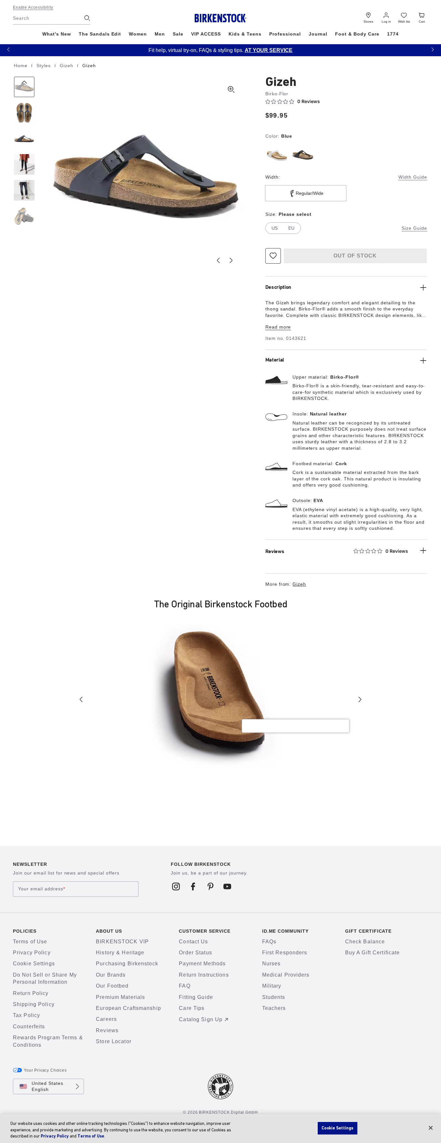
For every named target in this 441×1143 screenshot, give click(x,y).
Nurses (271, 963)
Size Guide (414, 228)
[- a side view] (24, 138)
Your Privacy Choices (45, 1070)
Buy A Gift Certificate (372, 952)
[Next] (24, 216)
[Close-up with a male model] (24, 190)
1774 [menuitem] (393, 34)
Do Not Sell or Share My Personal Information (45, 978)
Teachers (274, 1008)
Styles (44, 65)
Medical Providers (286, 975)
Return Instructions (204, 975)
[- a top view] (24, 112)
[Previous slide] (218, 260)
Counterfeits (29, 1026)
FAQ (184, 986)
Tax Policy (26, 1015)
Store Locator (113, 1041)
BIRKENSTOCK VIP (122, 941)
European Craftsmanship (128, 1008)
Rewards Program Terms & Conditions (48, 1041)
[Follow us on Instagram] (176, 886)
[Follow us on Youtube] (227, 886)
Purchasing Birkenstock (127, 963)
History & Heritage (120, 952)
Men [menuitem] (160, 34)
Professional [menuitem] (285, 34)
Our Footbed (112, 986)
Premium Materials (120, 997)
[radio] (277, 154)
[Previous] (24, 87)
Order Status (195, 952)
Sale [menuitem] (178, 34)
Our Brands (111, 975)
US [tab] (275, 228)
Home (21, 65)
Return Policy (31, 993)
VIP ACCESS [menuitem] (206, 34)
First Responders (284, 952)
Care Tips (191, 1008)
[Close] (431, 1128)
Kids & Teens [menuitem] (245, 34)
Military (272, 986)
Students (273, 997)
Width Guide (412, 177)
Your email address (41, 888)
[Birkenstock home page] (221, 18)
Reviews (107, 1030)
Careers (106, 1019)
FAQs (269, 941)
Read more (278, 327)
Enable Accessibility (33, 7)
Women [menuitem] (138, 34)
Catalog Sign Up (200, 1019)
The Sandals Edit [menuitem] (100, 34)
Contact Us (193, 941)
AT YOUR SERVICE (268, 50)
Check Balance (365, 941)
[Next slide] (231, 260)
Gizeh (67, 65)
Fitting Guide (196, 997)
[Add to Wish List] (273, 256)
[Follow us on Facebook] (193, 886)
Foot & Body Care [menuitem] (357, 34)
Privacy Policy (32, 952)
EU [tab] (291, 228)
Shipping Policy (34, 1004)
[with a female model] (24, 164)
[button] (8, 49)
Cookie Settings (34, 963)
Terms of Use (30, 941)
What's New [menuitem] (56, 34)
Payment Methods (202, 963)
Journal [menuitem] (318, 34)
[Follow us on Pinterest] (210, 886)
